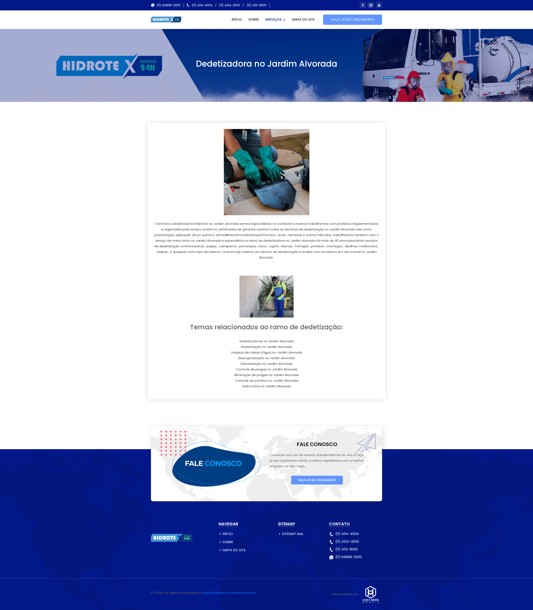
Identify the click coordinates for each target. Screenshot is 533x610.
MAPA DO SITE (303, 19)
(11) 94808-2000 (169, 5)
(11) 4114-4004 (202, 5)
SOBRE (253, 19)
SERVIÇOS (274, 19)
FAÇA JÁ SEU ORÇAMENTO (352, 19)
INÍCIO (237, 19)
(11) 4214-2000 (229, 5)
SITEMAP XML (292, 533)
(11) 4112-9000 (256, 5)
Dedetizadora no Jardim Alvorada (229, 592)
